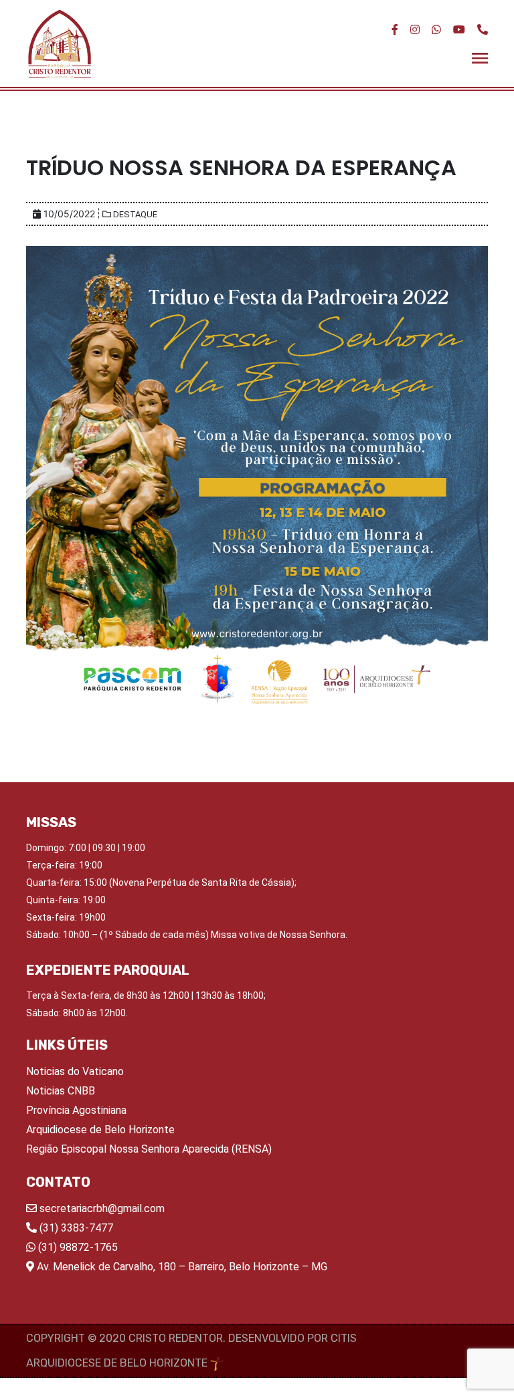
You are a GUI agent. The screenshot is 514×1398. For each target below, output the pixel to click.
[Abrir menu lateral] (480, 57)
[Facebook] (395, 29)
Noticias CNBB (60, 1090)
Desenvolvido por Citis (292, 1338)
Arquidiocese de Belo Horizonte (100, 1129)
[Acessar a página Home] (59, 43)
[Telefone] (482, 29)
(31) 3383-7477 (75, 1227)
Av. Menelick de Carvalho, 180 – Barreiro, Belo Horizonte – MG (180, 1266)
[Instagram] (415, 29)
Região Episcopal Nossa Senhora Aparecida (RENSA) (149, 1149)
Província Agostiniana (76, 1110)
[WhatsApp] (436, 29)
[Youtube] (459, 29)
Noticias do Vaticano (75, 1071)
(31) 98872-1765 (76, 1247)
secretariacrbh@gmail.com (101, 1208)
